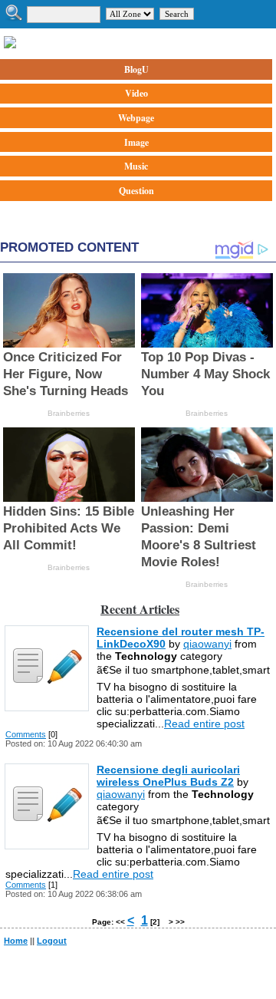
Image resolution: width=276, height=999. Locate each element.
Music (136, 166)
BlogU (136, 69)
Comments (25, 734)
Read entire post (204, 723)
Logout (52, 940)
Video (136, 93)
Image (136, 142)
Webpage (136, 117)
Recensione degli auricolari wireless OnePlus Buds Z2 (168, 775)
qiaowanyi (207, 644)
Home (16, 940)
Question (136, 190)
